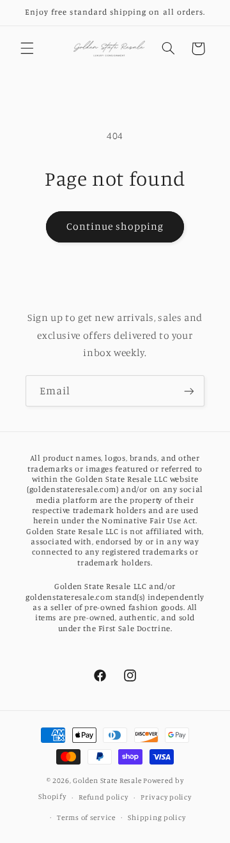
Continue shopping (115, 226)
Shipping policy (156, 817)
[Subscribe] (189, 391)
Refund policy (103, 797)
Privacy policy (166, 797)
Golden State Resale (107, 780)
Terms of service (86, 817)
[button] (27, 48)
